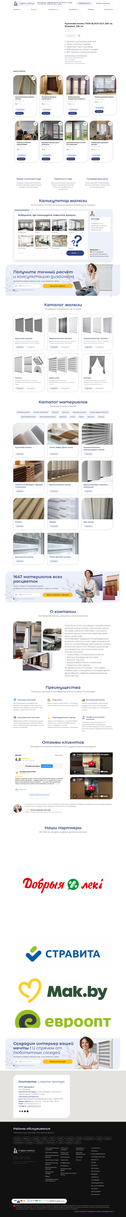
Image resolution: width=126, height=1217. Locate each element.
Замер (93, 1211)
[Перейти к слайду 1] (61, 816)
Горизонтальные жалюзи (96, 338)
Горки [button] (52, 1187)
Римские (101, 417)
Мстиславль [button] (18, 1191)
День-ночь (54, 378)
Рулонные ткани (23, 447)
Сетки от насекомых (65, 1202)
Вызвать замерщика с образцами (58, 595)
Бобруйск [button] (36, 1187)
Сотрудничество (98, 1205)
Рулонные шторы (23, 338)
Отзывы (91, 9)
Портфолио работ (23, 412)
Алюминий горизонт (79, 412)
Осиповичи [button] (29, 1191)
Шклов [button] (77, 1191)
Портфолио (73, 9)
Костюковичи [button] (89, 1187)
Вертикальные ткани (28, 417)
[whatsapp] (25, 1160)
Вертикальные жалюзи (60, 338)
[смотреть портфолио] (76, 56)
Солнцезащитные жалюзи (52, 1205)
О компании (95, 1197)
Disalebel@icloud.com (32, 1153)
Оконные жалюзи (51, 1201)
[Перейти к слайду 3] (64, 816)
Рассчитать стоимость (57, 286)
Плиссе (18, 378)
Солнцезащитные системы (52, 1197)
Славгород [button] (40, 1191)
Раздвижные (65, 1211)
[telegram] (20, 1160)
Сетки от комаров (64, 1197)
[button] (103, 3)
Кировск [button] (60, 1187)
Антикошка (65, 1206)
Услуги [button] (34, 9)
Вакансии (95, 1208)
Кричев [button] (99, 1187)
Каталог (16, 9)
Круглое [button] (107, 1187)
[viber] (22, 1160)
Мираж (81, 417)
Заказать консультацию (58, 1110)
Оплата (94, 1214)
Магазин (94, 1200)
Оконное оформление (80, 1202)
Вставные (64, 1214)
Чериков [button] (69, 1191)
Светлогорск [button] (51, 1191)
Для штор (91, 417)
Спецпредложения (98, 1202)
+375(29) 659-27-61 (34, 1155)
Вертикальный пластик (47, 417)
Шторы (87, 378)
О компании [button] (53, 9)
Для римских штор (24, 557)
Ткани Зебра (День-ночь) (61, 447)
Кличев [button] (79, 1187)
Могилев (17, 1187)
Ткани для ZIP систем (60, 557)
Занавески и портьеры (80, 1197)
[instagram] (27, 1160)
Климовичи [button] (70, 1187)
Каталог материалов (41, 412)
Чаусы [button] (60, 1191)
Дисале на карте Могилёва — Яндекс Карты (39, 798)
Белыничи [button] (26, 1187)
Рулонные (55, 412)
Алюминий (63, 417)
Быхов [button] (45, 1187)
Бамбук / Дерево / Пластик (99, 412)
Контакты (108, 9)
